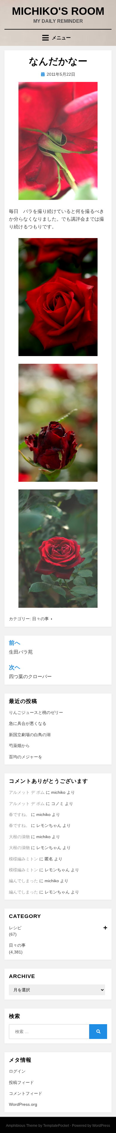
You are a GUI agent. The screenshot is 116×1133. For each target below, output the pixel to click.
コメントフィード (25, 1093)
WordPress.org (23, 1104)
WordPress (101, 1126)
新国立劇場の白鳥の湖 (30, 734)
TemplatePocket (56, 1126)
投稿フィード (21, 1082)
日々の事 (40, 618)
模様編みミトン (23, 858)
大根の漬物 (19, 836)
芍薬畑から (19, 745)
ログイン (17, 1071)
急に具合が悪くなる (27, 723)
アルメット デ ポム (27, 792)
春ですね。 (19, 814)
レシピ (15, 927)
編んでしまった (23, 880)
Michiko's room (58, 11)
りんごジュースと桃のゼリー (36, 712)
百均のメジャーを (25, 756)
